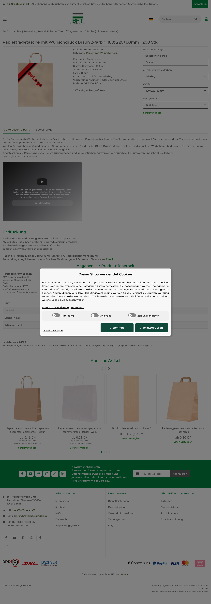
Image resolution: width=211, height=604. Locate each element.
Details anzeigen (53, 330)
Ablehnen (117, 327)
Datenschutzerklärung (55, 307)
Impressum (77, 307)
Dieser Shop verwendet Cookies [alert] (105, 274)
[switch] (56, 315)
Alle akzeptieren (151, 327)
